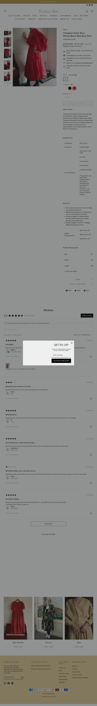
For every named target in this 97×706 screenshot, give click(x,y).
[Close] (72, 343)
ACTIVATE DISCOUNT (61, 361)
